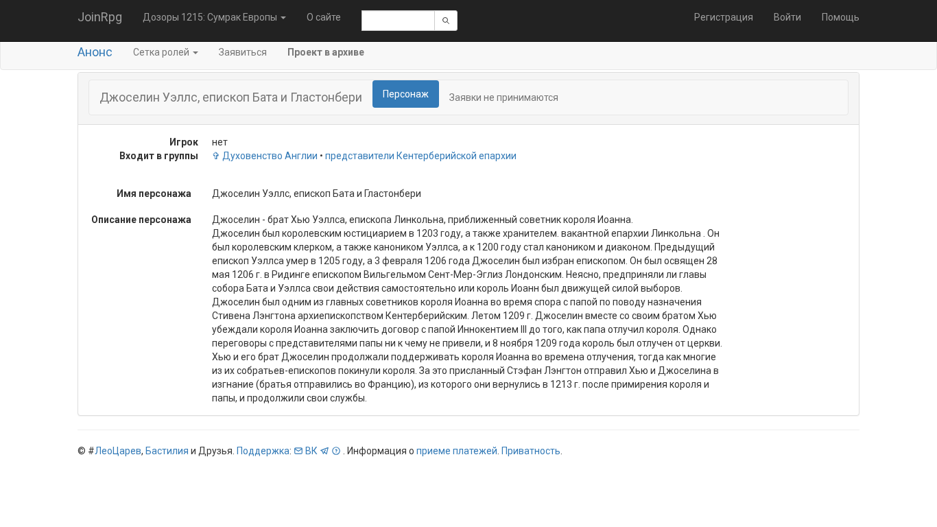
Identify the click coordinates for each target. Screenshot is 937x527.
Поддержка (263, 450)
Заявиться (243, 52)
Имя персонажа (154, 193)
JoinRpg (100, 17)
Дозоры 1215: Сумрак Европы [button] (211, 17)
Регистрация (723, 17)
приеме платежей (456, 450)
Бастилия (167, 450)
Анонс (95, 52)
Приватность (530, 450)
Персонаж (406, 94)
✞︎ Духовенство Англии (265, 155)
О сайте (324, 17)
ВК (311, 450)
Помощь (840, 17)
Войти (787, 17)
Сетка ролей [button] (162, 52)
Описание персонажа (141, 219)
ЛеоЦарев (118, 450)
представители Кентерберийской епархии (421, 155)
